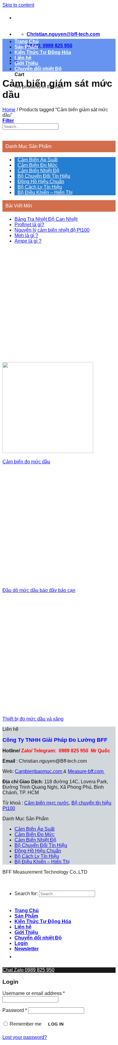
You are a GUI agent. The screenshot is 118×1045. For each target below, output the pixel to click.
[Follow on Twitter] (51, 957)
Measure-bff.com (86, 771)
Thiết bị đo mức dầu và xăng (33, 718)
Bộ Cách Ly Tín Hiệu (40, 187)
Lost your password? (24, 1037)
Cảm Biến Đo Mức (37, 165)
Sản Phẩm (26, 46)
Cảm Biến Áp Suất (37, 159)
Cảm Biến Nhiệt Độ (38, 170)
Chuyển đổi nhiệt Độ (38, 68)
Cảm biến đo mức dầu (26, 461)
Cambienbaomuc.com (39, 771)
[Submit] (8, 135)
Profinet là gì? (29, 224)
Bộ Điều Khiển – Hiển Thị (45, 192)
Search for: (26, 893)
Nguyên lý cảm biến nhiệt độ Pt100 (52, 230)
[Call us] (81, 957)
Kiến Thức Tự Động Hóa (43, 52)
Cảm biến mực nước (46, 802)
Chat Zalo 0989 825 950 (28, 970)
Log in (56, 1024)
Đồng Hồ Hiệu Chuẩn (41, 181)
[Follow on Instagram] (35, 957)
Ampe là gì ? (28, 241)
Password (14, 1010)
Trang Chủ (27, 41)
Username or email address (33, 993)
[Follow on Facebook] (20, 957)
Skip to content (18, 5)
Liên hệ (23, 57)
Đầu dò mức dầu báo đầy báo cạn (38, 590)
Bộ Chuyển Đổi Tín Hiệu (44, 176)
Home (8, 109)
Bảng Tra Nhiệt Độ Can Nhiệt (46, 219)
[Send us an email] (66, 957)
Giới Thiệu (26, 63)
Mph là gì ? (26, 235)
